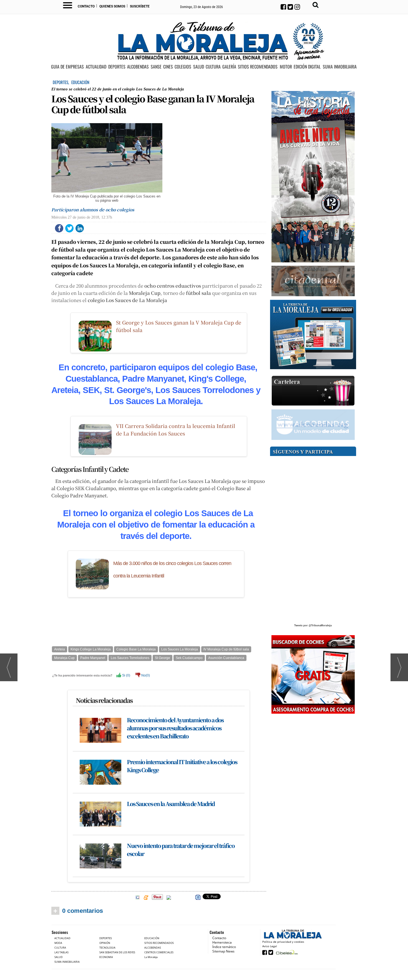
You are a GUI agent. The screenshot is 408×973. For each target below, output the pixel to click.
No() (145, 675)
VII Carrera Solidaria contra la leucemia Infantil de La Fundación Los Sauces (175, 429)
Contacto (86, 6)
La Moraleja (151, 957)
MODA (58, 943)
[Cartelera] (313, 391)
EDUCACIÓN (80, 82)
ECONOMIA (106, 957)
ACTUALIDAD (96, 67)
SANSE (156, 67)
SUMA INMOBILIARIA (340, 67)
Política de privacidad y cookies (283, 942)
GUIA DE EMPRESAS (67, 67)
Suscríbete (140, 6)
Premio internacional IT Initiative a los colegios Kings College (182, 766)
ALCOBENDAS (138, 67)
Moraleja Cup (64, 658)
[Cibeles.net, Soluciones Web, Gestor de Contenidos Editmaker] (286, 952)
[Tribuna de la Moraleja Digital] (313, 334)
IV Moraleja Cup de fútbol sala (226, 649)
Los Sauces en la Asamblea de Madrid (171, 804)
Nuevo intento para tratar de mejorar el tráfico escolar (181, 850)
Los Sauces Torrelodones (130, 658)
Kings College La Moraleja (90, 649)
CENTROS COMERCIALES (158, 952)
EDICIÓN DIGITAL (307, 67)
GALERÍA (229, 67)
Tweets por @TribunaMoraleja (313, 625)
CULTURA (213, 67)
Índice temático (224, 946)
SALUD (198, 67)
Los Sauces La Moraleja (179, 649)
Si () (125, 675)
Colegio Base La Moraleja (136, 649)
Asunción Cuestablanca (226, 658)
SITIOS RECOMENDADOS (258, 67)
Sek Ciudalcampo (189, 658)
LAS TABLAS (61, 952)
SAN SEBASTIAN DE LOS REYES (117, 952)
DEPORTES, (61, 82)
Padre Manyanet (92, 658)
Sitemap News (223, 951)
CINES (168, 67)
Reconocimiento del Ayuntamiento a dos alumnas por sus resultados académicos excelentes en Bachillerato (175, 728)
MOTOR (286, 67)
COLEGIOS (183, 67)
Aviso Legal (269, 946)
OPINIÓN (104, 943)
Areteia (59, 649)
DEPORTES (116, 67)
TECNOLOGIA (107, 947)
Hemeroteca (222, 942)
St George (162, 658)
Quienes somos (112, 6)
